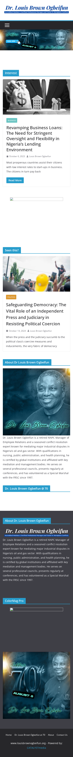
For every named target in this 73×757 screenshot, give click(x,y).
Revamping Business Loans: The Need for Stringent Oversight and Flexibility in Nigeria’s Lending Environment (34, 138)
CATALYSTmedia (36, 747)
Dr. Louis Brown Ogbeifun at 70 (30, 734)
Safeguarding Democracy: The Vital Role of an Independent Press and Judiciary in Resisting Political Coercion (36, 314)
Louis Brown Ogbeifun (40, 156)
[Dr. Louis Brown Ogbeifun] (36, 370)
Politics (11, 297)
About (51, 734)
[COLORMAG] (36, 529)
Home (9, 734)
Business (12, 120)
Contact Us (62, 734)
